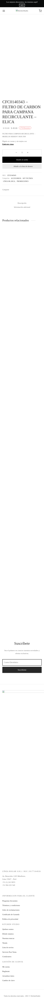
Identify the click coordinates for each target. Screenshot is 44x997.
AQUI (22, 5)
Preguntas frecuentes (9, 901)
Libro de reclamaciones (10, 910)
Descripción (22, 203)
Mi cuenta (6, 967)
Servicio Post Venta (9, 952)
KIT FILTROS (28, 178)
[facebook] (11, 890)
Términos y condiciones (11, 905)
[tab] (22, 203)
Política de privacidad (10, 919)
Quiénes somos (7, 929)
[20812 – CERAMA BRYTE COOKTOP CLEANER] (11, 511)
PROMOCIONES (23, 181)
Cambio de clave (8, 980)
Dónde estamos (8, 934)
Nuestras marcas (8, 938)
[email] (22, 890)
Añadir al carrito (22, 160)
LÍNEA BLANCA (9, 181)
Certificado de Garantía (10, 914)
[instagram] (16, 890)
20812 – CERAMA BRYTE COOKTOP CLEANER (9, 605)
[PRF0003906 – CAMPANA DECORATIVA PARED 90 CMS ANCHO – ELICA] (11, 237)
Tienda (4, 943)
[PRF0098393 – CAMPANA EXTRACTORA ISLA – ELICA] (32, 316)
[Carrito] (40, 10)
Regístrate (6, 971)
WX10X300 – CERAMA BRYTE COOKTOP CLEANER (32, 605)
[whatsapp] (27, 890)
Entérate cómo (8, 144)
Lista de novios (7, 947)
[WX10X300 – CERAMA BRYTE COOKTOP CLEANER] (32, 511)
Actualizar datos (8, 976)
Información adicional (22, 207)
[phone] (33, 890)
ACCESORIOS (16, 178)
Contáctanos (6, 957)
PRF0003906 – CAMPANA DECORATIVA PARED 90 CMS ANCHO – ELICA (10, 253)
